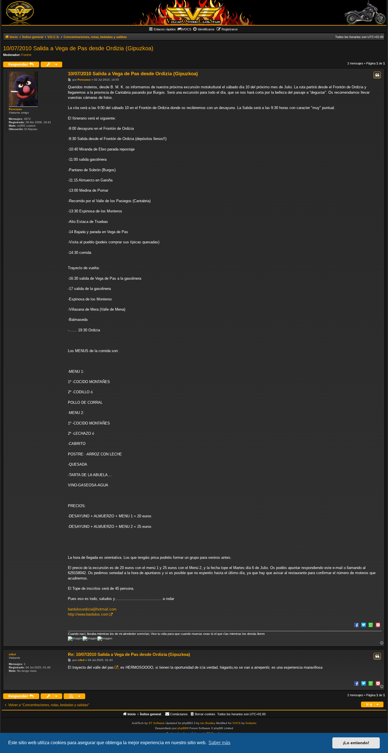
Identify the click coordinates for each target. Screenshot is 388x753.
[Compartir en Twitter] (363, 624)
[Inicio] (194, 12)
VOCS (236, 723)
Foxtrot (26, 55)
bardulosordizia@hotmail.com (92, 609)
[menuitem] (203, 29)
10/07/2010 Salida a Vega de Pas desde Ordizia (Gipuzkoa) (78, 48)
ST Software (157, 723)
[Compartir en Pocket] (378, 624)
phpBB (182, 728)
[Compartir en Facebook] (356, 624)
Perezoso (15, 109)
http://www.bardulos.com (88, 614)
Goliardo (250, 723)
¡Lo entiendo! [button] (356, 743)
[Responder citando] (377, 75)
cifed (12, 654)
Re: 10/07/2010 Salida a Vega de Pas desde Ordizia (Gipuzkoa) (129, 654)
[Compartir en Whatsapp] (371, 624)
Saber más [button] (219, 742)
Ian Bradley (207, 723)
